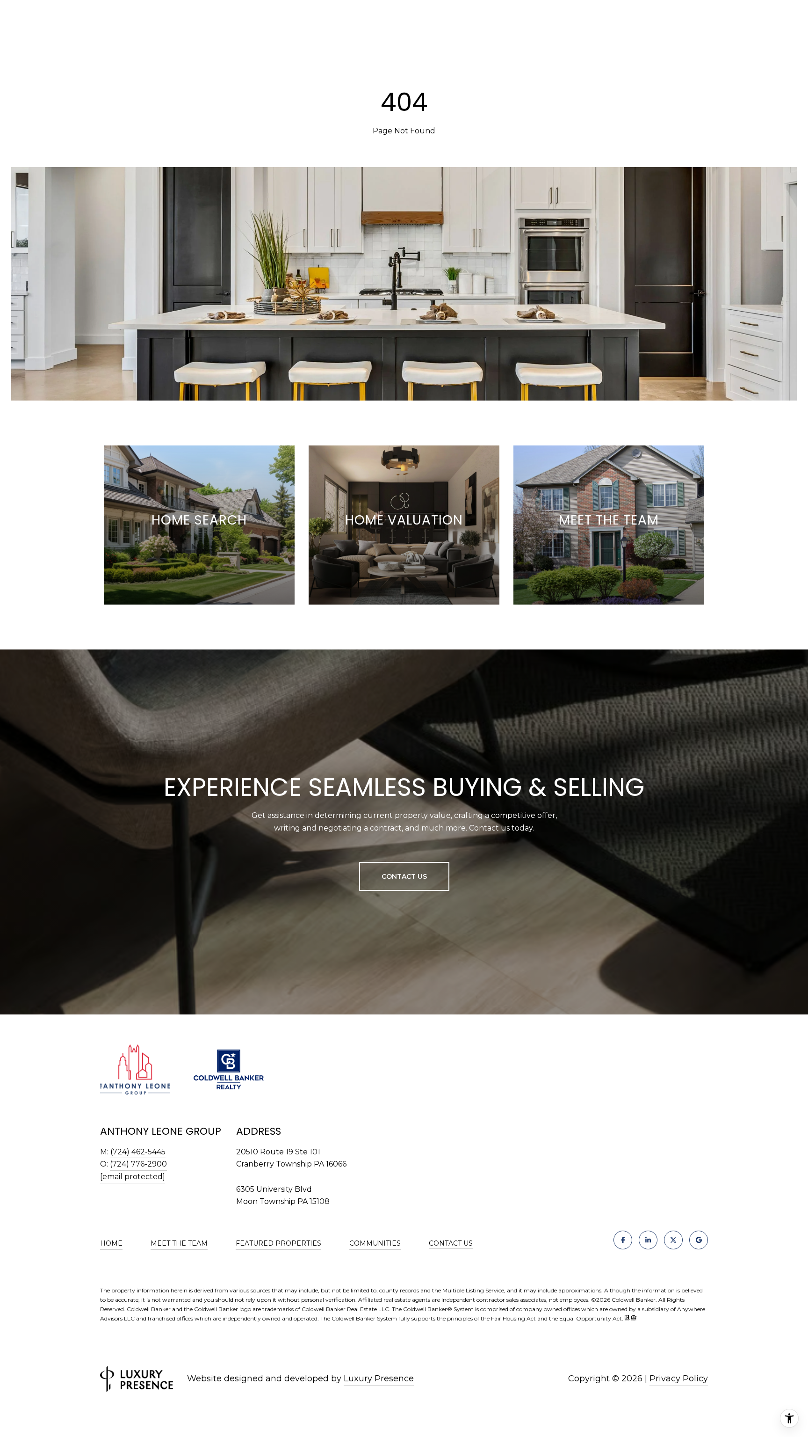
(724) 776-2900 (138, 1164)
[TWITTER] (673, 1240)
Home (111, 1243)
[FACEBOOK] (622, 1240)
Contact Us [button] (404, 876)
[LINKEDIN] (648, 1240)
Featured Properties (278, 1243)
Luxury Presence (379, 1378)
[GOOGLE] (698, 1240)
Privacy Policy (678, 1378)
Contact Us (451, 1243)
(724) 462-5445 (138, 1151)
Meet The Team (179, 1243)
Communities (375, 1243)
